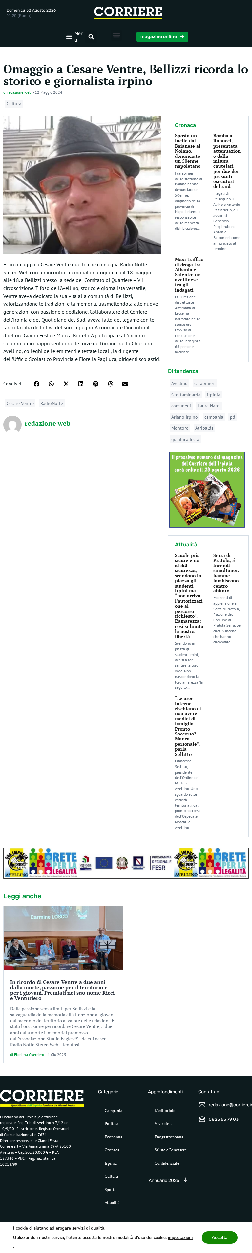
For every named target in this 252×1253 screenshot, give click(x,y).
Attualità (112, 1202)
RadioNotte (51, 403)
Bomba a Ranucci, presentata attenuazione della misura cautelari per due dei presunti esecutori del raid (227, 161)
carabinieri (205, 383)
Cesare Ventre (20, 403)
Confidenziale (167, 1163)
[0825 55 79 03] (202, 1119)
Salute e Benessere (171, 1149)
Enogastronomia (169, 1136)
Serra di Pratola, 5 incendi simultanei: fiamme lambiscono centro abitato (226, 573)
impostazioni (180, 1238)
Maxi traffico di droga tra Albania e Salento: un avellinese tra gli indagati (189, 274)
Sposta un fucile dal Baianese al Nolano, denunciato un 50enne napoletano (187, 151)
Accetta (220, 1237)
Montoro (180, 428)
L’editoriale (165, 1110)
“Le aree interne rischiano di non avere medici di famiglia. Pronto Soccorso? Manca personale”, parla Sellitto (188, 726)
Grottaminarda (185, 394)
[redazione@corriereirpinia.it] (202, 1105)
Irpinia (111, 1163)
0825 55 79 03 (224, 1119)
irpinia (213, 394)
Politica (111, 1123)
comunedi (181, 405)
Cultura (14, 103)
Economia (113, 1136)
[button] (91, 37)
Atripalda (204, 428)
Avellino (179, 383)
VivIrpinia (164, 1123)
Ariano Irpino (184, 417)
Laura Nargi (209, 405)
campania (213, 417)
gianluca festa (185, 439)
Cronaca (112, 1149)
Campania (113, 1110)
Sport (109, 1189)
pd (232, 417)
